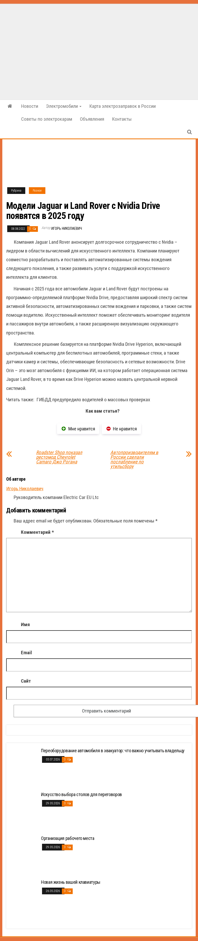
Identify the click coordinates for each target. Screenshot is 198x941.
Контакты (122, 119)
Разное (37, 190)
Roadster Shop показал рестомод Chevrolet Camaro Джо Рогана (59, 457)
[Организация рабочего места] (24, 855)
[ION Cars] (9, 106)
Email (26, 653)
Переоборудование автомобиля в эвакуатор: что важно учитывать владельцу (113, 750)
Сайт (26, 681)
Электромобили (62, 106)
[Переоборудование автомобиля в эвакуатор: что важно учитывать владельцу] (24, 767)
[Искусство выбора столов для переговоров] (24, 811)
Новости (29, 106)
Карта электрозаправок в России (122, 106)
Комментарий (37, 532)
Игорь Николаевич (66, 228)
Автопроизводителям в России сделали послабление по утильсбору (134, 459)
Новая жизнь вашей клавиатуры (70, 882)
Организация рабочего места (67, 838)
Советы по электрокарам (46, 119)
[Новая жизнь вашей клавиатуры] (24, 899)
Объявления (92, 119)
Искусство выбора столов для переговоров (81, 794)
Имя (25, 624)
